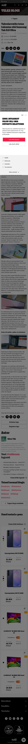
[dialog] (14, 143)
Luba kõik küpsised (14, 139)
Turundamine (8, 167)
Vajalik (6, 157)
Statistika (7, 164)
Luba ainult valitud (14, 144)
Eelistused (7, 161)
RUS (26, 115)
